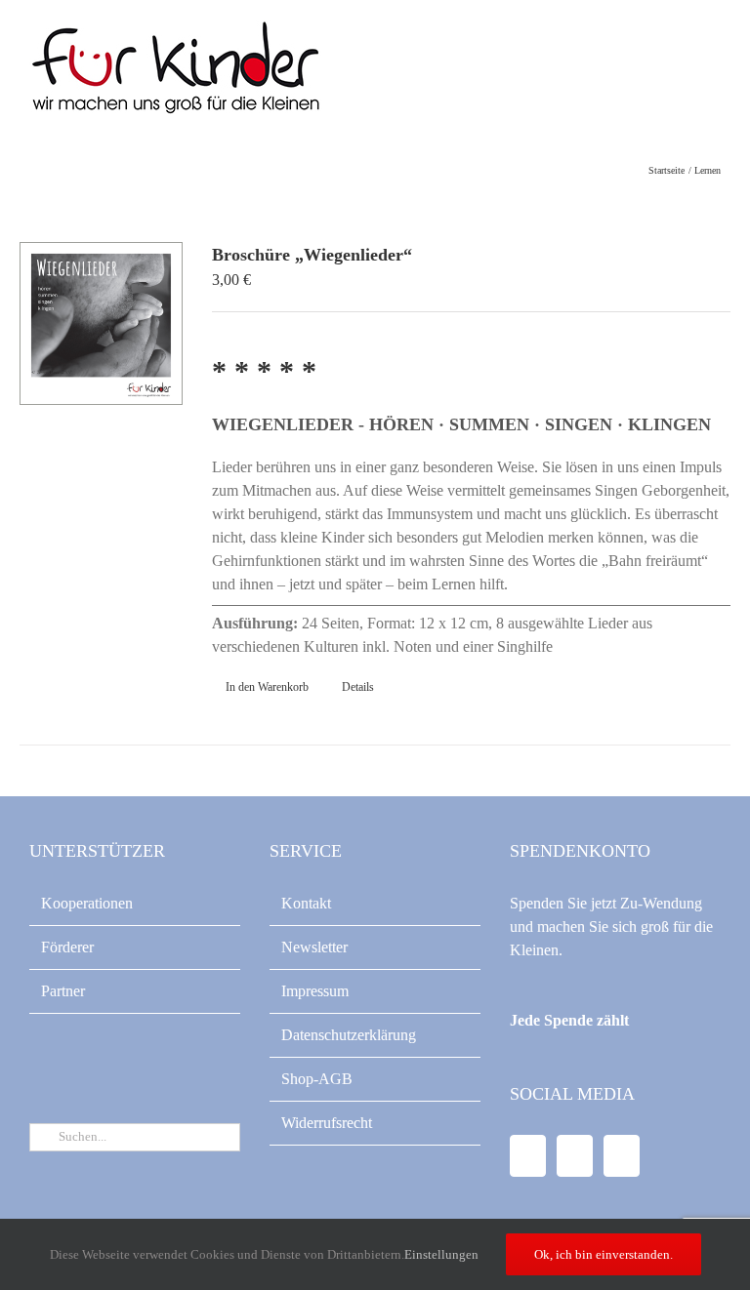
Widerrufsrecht (326, 1122)
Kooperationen (87, 903)
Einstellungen (442, 1254)
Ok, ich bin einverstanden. (603, 1254)
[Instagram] (622, 1156)
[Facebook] (528, 1156)
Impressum (315, 991)
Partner (63, 991)
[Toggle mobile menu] (713, 59)
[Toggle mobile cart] (678, 59)
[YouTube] (575, 1156)
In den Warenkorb (267, 687)
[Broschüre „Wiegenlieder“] (101, 323)
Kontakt (306, 903)
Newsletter (314, 947)
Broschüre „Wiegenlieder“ (312, 254)
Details (358, 687)
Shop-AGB (317, 1078)
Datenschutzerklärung (348, 1035)
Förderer (67, 947)
